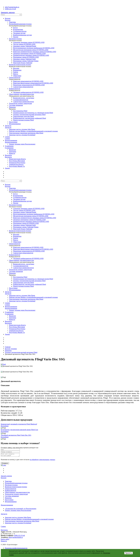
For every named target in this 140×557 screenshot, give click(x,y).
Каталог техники (11, 349)
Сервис (7, 137)
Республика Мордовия (17, 161)
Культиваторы (18, 29)
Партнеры (12, 151)
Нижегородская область (17, 159)
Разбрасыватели (14, 88)
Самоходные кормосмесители (23, 101)
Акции (7, 168)
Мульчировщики (15, 124)
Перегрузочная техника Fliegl (23, 120)
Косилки (16, 68)
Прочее (15, 37)
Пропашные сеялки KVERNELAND (26, 57)
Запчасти (8, 125)
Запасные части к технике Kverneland (22, 135)
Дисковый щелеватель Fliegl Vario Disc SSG (16, 435)
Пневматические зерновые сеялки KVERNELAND (31, 55)
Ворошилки (17, 70)
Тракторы (12, 22)
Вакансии (12, 150)
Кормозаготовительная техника (20, 64)
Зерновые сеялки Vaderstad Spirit (24, 59)
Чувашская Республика (17, 162)
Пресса (15, 74)
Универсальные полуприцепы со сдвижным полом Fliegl (33, 113)
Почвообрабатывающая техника (20, 24)
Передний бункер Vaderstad (22, 63)
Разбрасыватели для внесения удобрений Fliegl (29, 118)
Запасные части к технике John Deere (22, 129)
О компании (9, 146)
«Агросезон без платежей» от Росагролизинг (20, 508)
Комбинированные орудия (22, 35)
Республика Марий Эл (17, 166)
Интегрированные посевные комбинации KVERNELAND (33, 48)
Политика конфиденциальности (16, 548)
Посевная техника (15, 39)
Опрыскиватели (14, 77)
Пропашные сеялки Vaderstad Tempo (25, 61)
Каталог (8, 18)
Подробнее (5, 426)
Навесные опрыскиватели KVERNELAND (28, 81)
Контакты (8, 155)
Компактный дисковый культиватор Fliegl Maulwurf (19, 424)
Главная (7, 347)
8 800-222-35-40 (10, 9)
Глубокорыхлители (19, 31)
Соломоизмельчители (20, 100)
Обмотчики (17, 76)
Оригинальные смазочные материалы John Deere (26, 133)
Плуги (15, 27)
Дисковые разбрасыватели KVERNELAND (28, 92)
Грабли (15, 72)
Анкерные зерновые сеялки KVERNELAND (28, 42)
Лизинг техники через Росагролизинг (22, 144)
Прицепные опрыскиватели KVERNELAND (29, 85)
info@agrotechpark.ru (12, 7)
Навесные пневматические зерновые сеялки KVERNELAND (34, 52)
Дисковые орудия (19, 33)
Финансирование (11, 140)
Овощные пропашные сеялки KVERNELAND (29, 53)
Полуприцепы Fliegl (20, 111)
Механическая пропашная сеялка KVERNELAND (30, 50)
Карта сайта (5, 539)
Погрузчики (13, 122)
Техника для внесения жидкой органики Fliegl (29, 114)
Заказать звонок (8, 13)
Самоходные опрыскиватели (23, 87)
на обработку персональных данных (42, 459)
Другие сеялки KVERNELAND (24, 44)
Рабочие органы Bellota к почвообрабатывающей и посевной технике (33, 131)
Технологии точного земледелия (20, 103)
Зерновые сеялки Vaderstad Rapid (24, 46)
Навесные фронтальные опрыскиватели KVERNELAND (33, 83)
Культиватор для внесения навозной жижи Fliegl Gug (19, 430)
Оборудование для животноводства (21, 94)
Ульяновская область (16, 164)
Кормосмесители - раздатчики (23, 98)
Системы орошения (16, 105)
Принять (128, 553)
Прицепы (12, 107)
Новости (12, 153)
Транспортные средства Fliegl (23, 116)
